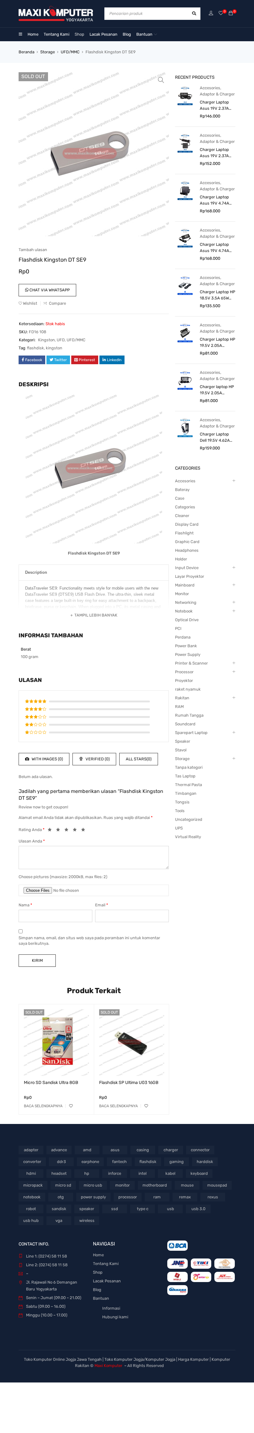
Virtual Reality (188, 836)
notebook (32, 1197)
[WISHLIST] (71, 1106)
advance (59, 1150)
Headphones (187, 550)
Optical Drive (187, 619)
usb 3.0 (198, 1208)
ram (157, 1197)
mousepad (217, 1185)
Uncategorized (188, 819)
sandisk (59, 1208)
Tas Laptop (185, 776)
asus (115, 1150)
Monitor (182, 593)
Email (101, 905)
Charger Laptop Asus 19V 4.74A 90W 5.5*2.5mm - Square (216, 200)
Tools (180, 810)
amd (87, 1150)
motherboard (154, 1185)
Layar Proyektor (189, 576)
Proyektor (184, 680)
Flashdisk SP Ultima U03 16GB (128, 1082)
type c (142, 1208)
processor (127, 1197)
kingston (54, 348)
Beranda (26, 52)
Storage (47, 52)
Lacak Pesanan (107, 1281)
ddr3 (61, 1161)
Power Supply (187, 654)
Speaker (182, 741)
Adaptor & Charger (217, 94)
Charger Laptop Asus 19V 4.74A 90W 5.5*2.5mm (215, 248)
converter (32, 1161)
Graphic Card (187, 541)
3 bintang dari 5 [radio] (68, 830)
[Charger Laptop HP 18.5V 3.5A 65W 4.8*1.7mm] (185, 285)
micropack (33, 1185)
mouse (187, 1185)
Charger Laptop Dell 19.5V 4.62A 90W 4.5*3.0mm (215, 438)
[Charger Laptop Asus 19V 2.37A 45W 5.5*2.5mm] (185, 143)
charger (171, 1150)
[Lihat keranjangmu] (231, 13)
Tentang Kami (106, 1263)
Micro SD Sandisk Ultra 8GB (51, 1082)
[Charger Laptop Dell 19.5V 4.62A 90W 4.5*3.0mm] (185, 428)
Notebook (184, 611)
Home (98, 1255)
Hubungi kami (115, 1317)
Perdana (182, 637)
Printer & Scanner (191, 663)
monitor (122, 1185)
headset (59, 1173)
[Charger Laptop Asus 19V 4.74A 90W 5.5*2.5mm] (185, 238)
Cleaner (182, 515)
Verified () (97, 759)
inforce (114, 1173)
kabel (170, 1173)
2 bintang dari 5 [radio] (60, 830)
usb (170, 1208)
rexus (213, 1197)
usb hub (31, 1220)
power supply (93, 1197)
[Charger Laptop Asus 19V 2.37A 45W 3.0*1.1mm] (185, 96)
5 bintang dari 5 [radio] (85, 830)
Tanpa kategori (189, 767)
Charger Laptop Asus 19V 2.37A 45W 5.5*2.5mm (215, 153)
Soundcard (185, 724)
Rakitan (182, 698)
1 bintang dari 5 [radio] (51, 830)
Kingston (46, 340)
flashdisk (35, 348)
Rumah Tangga (189, 715)
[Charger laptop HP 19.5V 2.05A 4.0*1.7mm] (185, 380)
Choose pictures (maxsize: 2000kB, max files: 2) (63, 876)
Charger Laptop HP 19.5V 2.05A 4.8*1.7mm (217, 343)
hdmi (31, 1173)
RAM (179, 706)
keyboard (199, 1173)
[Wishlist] (221, 13)
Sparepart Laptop (191, 732)
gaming (176, 1161)
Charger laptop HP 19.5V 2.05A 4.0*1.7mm (217, 390)
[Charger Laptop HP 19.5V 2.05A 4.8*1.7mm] (185, 333)
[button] (161, 80)
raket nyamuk (188, 689)
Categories (185, 507)
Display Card (187, 524)
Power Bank (186, 646)
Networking (185, 602)
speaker (86, 1208)
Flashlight (184, 533)
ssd (114, 1208)
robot (31, 1208)
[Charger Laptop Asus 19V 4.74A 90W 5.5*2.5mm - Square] (185, 190)
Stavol (180, 750)
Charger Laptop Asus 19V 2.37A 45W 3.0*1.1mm (214, 106)
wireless (86, 1220)
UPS (179, 828)
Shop (98, 1272)
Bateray (182, 489)
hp (86, 1173)
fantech (119, 1161)
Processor (184, 672)
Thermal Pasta (188, 784)
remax (185, 1197)
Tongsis (182, 802)
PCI (178, 628)
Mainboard (185, 585)
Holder (181, 559)
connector (200, 1150)
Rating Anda (32, 829)
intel (142, 1173)
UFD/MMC (70, 52)
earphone (90, 1161)
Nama (25, 905)
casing (143, 1150)
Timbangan (185, 793)
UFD (61, 340)
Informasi (111, 1308)
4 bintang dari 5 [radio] (76, 830)
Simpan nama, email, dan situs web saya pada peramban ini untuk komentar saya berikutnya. (89, 940)
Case (179, 498)
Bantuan (101, 1298)
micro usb (93, 1185)
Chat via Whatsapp (49, 290)
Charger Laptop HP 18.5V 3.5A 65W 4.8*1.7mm (217, 295)
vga (58, 1220)
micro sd (63, 1185)
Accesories (210, 88)
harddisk (205, 1161)
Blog (97, 1289)
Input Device (187, 567)
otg (61, 1197)
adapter (31, 1150)
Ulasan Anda (32, 841)
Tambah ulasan (33, 249)
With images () (47, 759)
